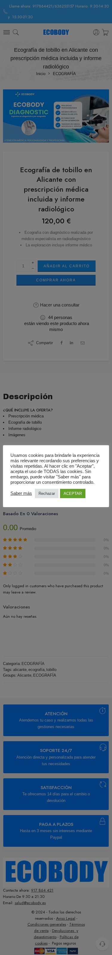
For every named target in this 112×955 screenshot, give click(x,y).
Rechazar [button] (47, 493)
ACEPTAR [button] (73, 493)
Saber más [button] (21, 493)
